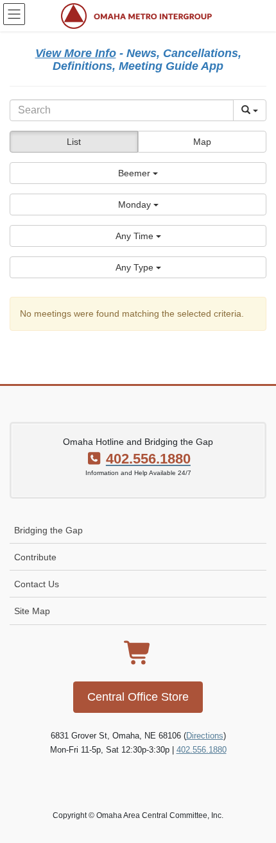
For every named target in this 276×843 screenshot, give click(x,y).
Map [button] (202, 142)
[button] (138, 173)
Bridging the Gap (48, 530)
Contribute (35, 557)
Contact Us (36, 584)
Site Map (32, 611)
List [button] (74, 142)
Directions (204, 735)
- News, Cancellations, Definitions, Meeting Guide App (138, 59)
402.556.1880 (202, 750)
